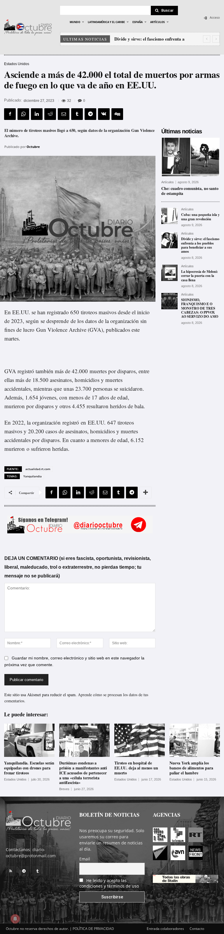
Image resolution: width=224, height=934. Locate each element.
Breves (64, 789)
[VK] (104, 114)
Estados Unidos (16, 64)
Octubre (33, 146)
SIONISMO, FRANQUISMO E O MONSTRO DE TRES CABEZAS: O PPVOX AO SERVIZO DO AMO (199, 308)
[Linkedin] (37, 114)
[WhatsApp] (23, 114)
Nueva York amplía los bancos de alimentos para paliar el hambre (191, 768)
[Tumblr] (77, 114)
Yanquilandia (32, 476)
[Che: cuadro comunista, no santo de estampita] (190, 157)
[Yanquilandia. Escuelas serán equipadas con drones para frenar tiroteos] (29, 740)
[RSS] (10, 871)
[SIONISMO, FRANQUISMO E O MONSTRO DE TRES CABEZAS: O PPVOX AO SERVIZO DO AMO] (169, 301)
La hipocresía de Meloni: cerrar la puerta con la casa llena (199, 275)
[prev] (206, 39)
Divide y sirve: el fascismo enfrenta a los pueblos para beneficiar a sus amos (200, 245)
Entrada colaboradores (165, 928)
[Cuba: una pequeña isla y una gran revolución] (169, 216)
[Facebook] (10, 114)
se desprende (55, 320)
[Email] (63, 114)
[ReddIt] (50, 114)
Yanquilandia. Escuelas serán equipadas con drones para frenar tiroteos (29, 768)
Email (84, 859)
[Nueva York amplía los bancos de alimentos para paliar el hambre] (194, 740)
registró (70, 422)
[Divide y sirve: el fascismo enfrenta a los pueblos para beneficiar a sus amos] (169, 240)
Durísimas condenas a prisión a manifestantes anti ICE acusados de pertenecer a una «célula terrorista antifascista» (83, 772)
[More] (145, 492)
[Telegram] (90, 114)
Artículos (167, 182)
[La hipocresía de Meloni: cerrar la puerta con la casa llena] (169, 273)
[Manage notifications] (15, 918)
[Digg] (117, 114)
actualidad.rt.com (37, 469)
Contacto (197, 928)
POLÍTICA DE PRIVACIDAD (93, 928)
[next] (216, 39)
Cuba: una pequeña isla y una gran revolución (200, 216)
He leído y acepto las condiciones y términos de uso (109, 883)
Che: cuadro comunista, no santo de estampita (189, 190)
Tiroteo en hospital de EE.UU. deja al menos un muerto (136, 768)
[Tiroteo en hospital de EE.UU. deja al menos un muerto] (139, 740)
